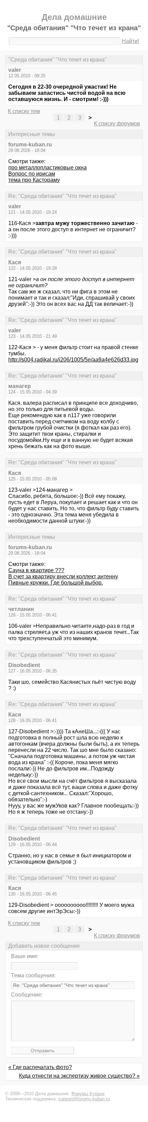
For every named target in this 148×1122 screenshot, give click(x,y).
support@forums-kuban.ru (84, 1098)
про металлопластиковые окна (47, 167)
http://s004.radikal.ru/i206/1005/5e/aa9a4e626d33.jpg (73, 360)
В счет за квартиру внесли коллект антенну (63, 576)
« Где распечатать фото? (40, 1067)
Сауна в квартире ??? (36, 570)
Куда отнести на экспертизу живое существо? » (79, 1076)
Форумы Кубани (87, 1093)
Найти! (130, 41)
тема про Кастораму (34, 180)
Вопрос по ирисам (31, 174)
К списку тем (24, 111)
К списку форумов (117, 123)
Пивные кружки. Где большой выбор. (55, 583)
